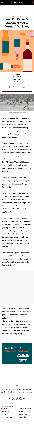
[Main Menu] (2, 2)
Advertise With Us (6, 411)
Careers (3, 414)
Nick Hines (17, 77)
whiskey (17, 134)
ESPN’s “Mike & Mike (19, 165)
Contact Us (21, 411)
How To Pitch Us (23, 414)
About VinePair (5, 409)
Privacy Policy (22, 417)
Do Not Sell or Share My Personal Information (17, 392)
